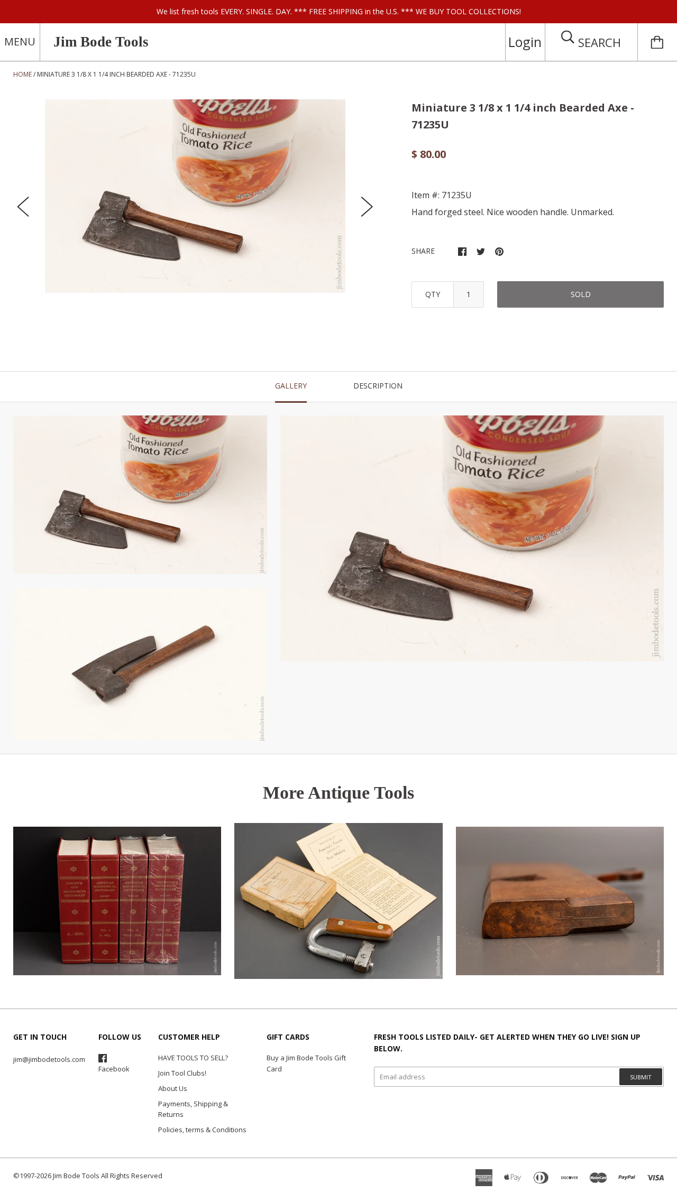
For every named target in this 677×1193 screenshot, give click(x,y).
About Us (172, 1088)
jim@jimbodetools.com (49, 1059)
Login (525, 42)
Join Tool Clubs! (182, 1073)
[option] (195, 196)
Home (22, 74)
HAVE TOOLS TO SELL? (193, 1057)
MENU (19, 41)
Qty (432, 294)
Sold (581, 294)
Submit (641, 1077)
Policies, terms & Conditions (202, 1129)
